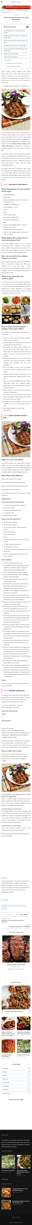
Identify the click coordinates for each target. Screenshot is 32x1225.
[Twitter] (14, 1217)
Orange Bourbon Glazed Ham (6, 1055)
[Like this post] (17, 914)
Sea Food (16, 1090)
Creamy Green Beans (23, 1055)
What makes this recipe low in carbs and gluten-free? (15, 36)
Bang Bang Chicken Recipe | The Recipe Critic (20, 1201)
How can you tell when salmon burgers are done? (16, 41)
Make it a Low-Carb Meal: (12, 53)
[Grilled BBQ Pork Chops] (16, 949)
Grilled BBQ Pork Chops (16, 964)
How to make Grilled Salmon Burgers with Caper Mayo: (15, 49)
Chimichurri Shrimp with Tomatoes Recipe (23, 1032)
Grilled (16, 905)
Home (3, 10)
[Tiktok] (19, 1217)
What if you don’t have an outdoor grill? (15, 45)
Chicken (16, 1072)
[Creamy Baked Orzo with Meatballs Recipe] (6, 1192)
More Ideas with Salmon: (11, 57)
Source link (5, 900)
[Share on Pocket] (24, 914)
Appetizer (16, 1068)
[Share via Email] (26, 914)
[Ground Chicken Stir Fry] (16, 1000)
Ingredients (8, 60)
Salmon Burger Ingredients (14, 66)
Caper (10, 905)
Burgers (4, 905)
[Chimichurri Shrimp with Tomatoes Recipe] (23, 1023)
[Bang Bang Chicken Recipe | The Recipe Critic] (6, 1205)
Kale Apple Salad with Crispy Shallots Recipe (23, 1172)
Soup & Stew (16, 1093)
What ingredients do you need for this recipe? (14, 31)
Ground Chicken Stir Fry (14, 1011)
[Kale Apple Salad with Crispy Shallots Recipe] (23, 1161)
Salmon (4, 908)
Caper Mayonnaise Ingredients (15, 63)
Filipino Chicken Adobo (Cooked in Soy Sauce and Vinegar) (8, 1033)
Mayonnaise (22, 905)
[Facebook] (12, 1217)
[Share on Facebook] (19, 914)
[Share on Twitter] (21, 914)
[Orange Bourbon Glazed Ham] (8, 1046)
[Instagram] (16, 1217)
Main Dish (16, 1079)
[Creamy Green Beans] (23, 1046)
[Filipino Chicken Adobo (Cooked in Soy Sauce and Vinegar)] (8, 1023)
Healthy (16, 1075)
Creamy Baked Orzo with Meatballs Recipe (20, 1189)
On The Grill (10, 10)
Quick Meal (16, 1086)
